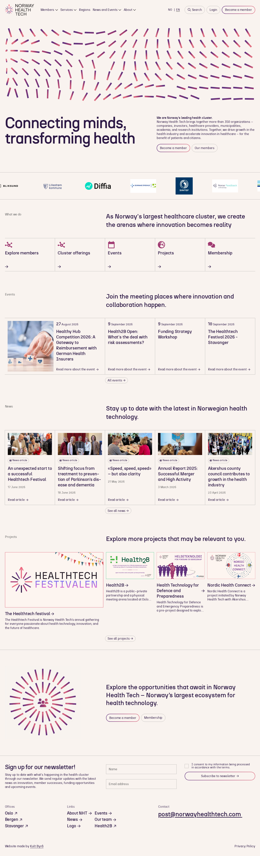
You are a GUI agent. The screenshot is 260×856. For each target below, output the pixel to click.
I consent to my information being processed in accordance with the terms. (220, 766)
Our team (103, 820)
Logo (71, 826)
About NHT (77, 813)
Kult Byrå (36, 846)
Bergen (11, 820)
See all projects (119, 638)
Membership (153, 717)
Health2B (103, 826)
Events (101, 813)
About (128, 9)
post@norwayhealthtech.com (200, 814)
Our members (205, 148)
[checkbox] (187, 766)
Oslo (9, 813)
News (72, 820)
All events (115, 380)
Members (47, 9)
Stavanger (14, 826)
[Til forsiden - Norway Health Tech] (19, 10)
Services (66, 9)
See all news (116, 510)
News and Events (105, 9)
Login (213, 9)
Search (197, 9)
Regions (84, 9)
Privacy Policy (244, 846)
